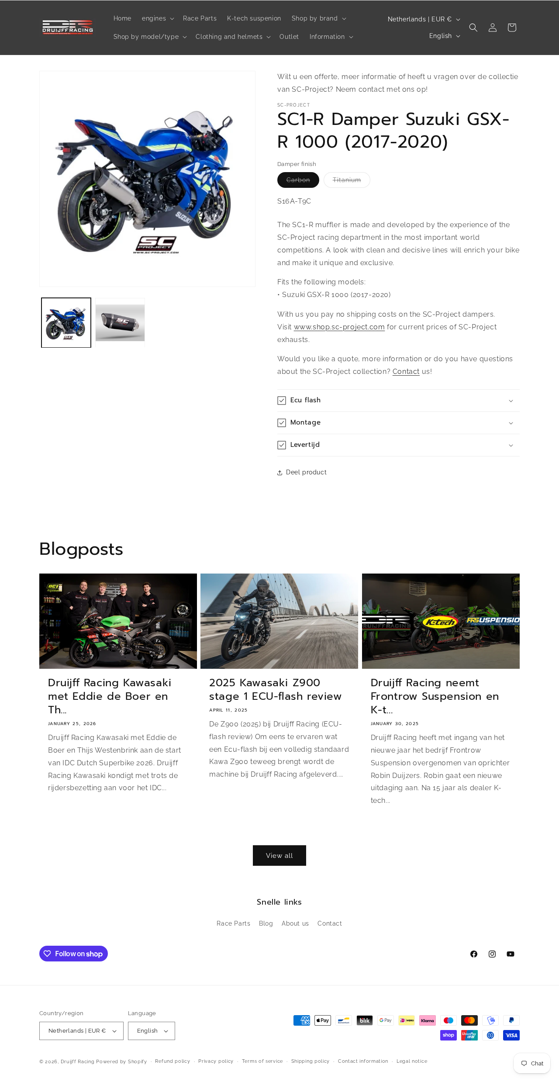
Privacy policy (216, 1061)
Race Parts (233, 923)
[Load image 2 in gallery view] (120, 322)
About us (295, 923)
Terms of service (262, 1061)
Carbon (302, 182)
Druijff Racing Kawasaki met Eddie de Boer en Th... (110, 696)
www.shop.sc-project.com (339, 327)
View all (279, 856)
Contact (406, 371)
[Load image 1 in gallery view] (66, 322)
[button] (157, 18)
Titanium (351, 182)
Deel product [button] (306, 472)
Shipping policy (310, 1061)
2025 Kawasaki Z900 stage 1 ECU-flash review (275, 689)
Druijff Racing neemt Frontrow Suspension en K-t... (435, 696)
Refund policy (172, 1061)
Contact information (363, 1061)
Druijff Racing (78, 1062)
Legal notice (412, 1061)
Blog (266, 923)
